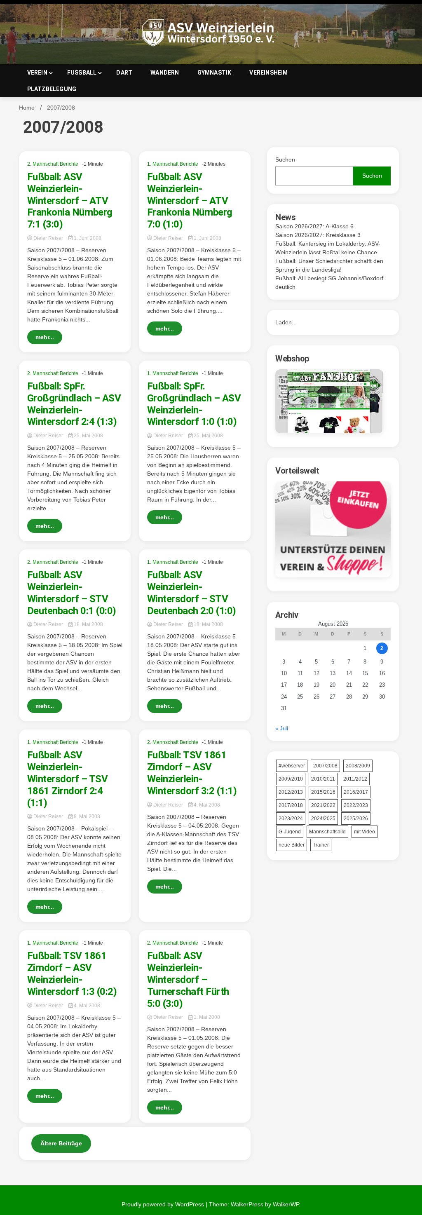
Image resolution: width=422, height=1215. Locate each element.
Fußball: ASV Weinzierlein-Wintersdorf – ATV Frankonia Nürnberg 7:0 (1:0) (189, 200)
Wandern (164, 72)
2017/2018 (291, 805)
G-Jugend (290, 832)
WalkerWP (286, 1204)
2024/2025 (323, 818)
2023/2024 (291, 818)
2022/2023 (356, 805)
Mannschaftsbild (327, 832)
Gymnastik (214, 72)
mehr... (44, 337)
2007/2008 (325, 766)
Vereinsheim (268, 72)
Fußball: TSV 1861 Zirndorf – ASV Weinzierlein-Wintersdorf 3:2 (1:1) (192, 772)
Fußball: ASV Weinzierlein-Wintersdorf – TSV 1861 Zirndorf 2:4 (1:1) (67, 778)
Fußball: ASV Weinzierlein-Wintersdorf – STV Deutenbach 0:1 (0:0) (71, 592)
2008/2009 (358, 766)
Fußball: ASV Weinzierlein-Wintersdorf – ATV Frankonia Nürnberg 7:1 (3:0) (70, 200)
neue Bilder (292, 845)
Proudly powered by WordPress (164, 1204)
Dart (124, 72)
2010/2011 (323, 779)
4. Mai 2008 (206, 805)
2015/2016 (323, 792)
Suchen (285, 159)
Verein (37, 72)
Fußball (82, 72)
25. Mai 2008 (88, 436)
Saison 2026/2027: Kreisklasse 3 (318, 235)
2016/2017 (356, 792)
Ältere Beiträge (61, 1143)
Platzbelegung (52, 89)
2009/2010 (291, 779)
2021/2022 (323, 805)
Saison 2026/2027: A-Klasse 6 (314, 226)
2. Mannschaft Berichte (52, 164)
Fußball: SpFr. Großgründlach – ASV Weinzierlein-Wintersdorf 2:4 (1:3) (74, 403)
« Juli (281, 728)
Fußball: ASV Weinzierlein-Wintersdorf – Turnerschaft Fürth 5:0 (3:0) (188, 979)
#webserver (292, 766)
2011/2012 (355, 779)
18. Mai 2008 (88, 624)
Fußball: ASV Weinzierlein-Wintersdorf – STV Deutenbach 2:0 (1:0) (191, 592)
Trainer (321, 845)
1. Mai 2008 (206, 1017)
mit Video (364, 832)
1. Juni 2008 (87, 238)
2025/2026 (356, 818)
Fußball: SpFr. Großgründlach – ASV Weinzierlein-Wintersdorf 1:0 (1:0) (194, 403)
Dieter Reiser (48, 238)
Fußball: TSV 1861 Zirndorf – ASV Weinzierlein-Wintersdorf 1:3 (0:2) (72, 973)
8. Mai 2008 (86, 816)
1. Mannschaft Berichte (172, 164)
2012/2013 (291, 792)
